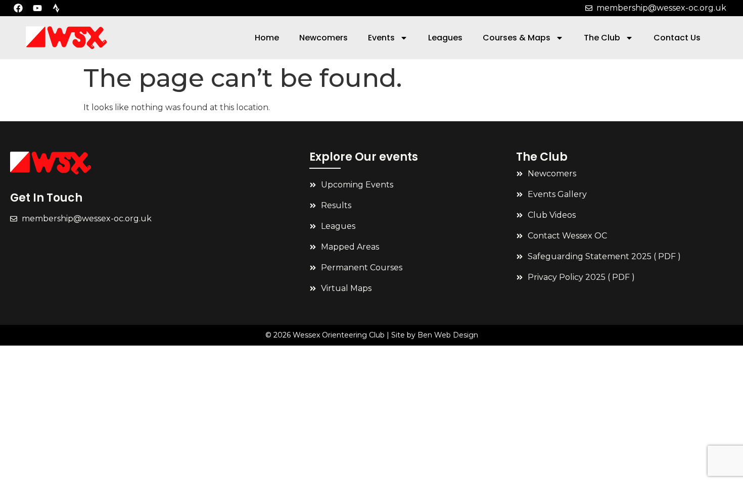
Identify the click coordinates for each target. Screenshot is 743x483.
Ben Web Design (447, 335)
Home (267, 37)
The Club (602, 37)
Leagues (445, 37)
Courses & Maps (516, 37)
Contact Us (677, 37)
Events (381, 37)
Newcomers (323, 37)
